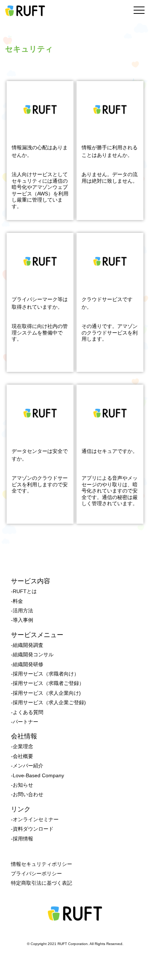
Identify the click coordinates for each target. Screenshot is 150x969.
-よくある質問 (27, 712)
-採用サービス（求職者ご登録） (47, 683)
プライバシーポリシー (36, 873)
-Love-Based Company (37, 775)
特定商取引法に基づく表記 (41, 882)
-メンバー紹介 (27, 766)
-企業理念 (22, 746)
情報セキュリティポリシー (41, 864)
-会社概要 (22, 756)
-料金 (17, 601)
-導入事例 (22, 620)
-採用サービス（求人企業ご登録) (48, 702)
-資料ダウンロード (32, 829)
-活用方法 (22, 610)
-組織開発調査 (27, 645)
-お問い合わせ (27, 794)
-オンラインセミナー (35, 819)
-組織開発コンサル (32, 654)
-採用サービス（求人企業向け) (46, 693)
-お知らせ (22, 785)
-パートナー (24, 722)
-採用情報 (22, 839)
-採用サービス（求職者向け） (45, 674)
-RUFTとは (24, 591)
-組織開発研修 (27, 664)
